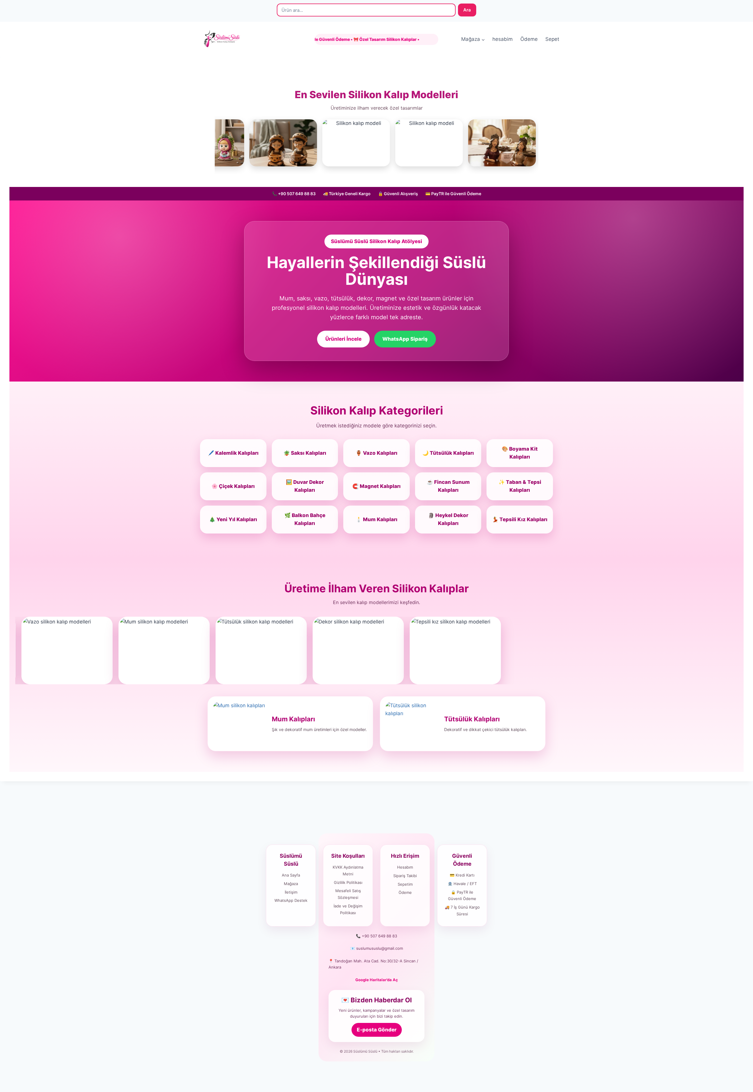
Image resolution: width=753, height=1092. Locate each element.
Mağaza (291, 883)
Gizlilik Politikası (348, 882)
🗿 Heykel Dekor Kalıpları (448, 519)
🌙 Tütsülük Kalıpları (448, 453)
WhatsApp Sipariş (405, 339)
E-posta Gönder (377, 1030)
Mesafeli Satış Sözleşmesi (348, 894)
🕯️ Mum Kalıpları (376, 519)
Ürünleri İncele (343, 339)
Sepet (552, 39)
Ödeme (529, 39)
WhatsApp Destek (290, 900)
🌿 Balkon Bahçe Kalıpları (304, 519)
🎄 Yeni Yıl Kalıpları (233, 519)
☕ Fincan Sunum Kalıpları (448, 486)
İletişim (291, 892)
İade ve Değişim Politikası (348, 909)
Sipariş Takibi (405, 875)
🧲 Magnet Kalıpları (376, 486)
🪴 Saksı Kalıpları (305, 453)
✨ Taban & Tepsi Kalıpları (520, 486)
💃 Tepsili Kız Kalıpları (519, 519)
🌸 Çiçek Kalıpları (233, 486)
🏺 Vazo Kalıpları (376, 453)
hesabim (502, 39)
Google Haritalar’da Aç (376, 979)
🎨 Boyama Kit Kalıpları (520, 453)
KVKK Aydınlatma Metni (348, 870)
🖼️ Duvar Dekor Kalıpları (305, 486)
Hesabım (405, 867)
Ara (467, 10)
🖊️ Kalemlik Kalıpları (233, 453)
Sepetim (405, 884)
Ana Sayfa (291, 875)
